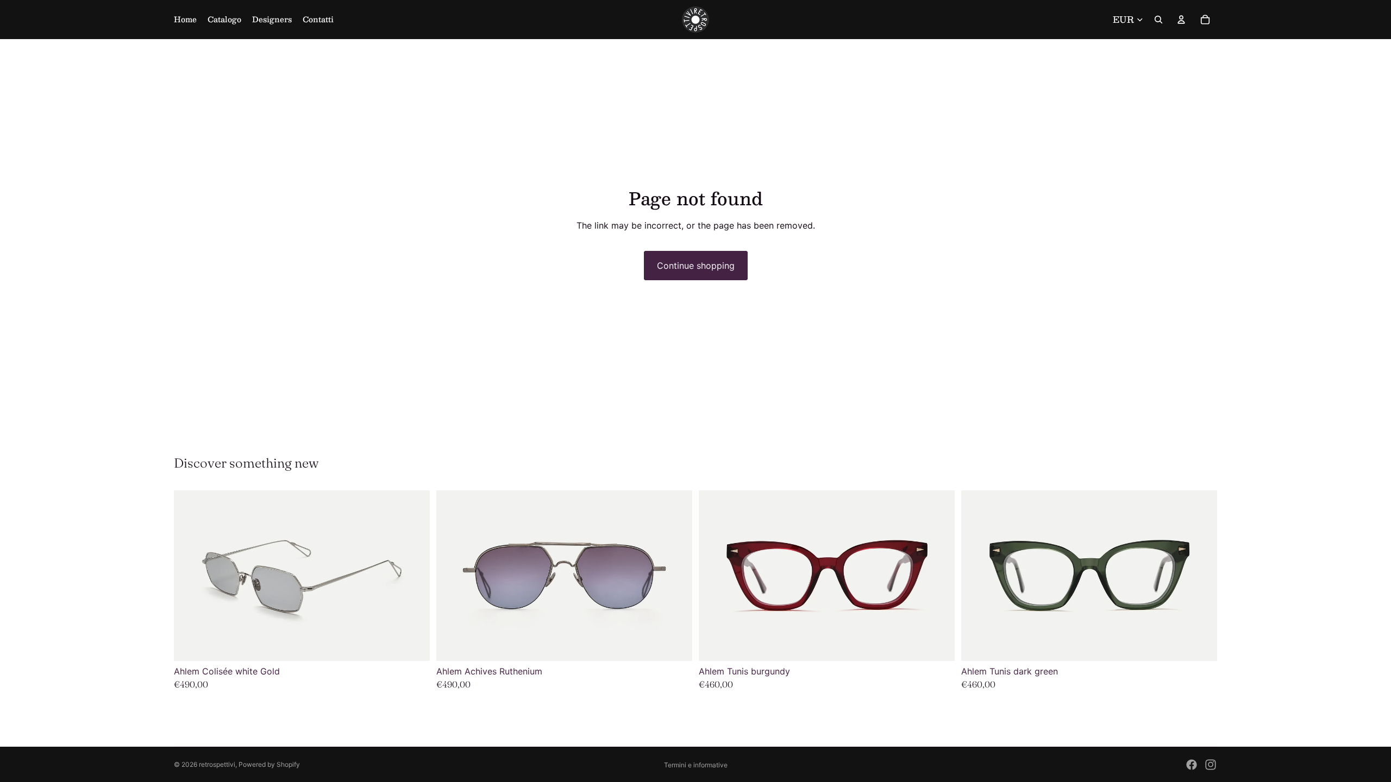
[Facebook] (1191, 764)
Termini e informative (696, 765)
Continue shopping (696, 265)
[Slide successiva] (676, 576)
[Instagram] (1210, 764)
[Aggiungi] (675, 644)
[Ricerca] (1158, 19)
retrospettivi (217, 764)
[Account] (1181, 19)
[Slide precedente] (452, 576)
